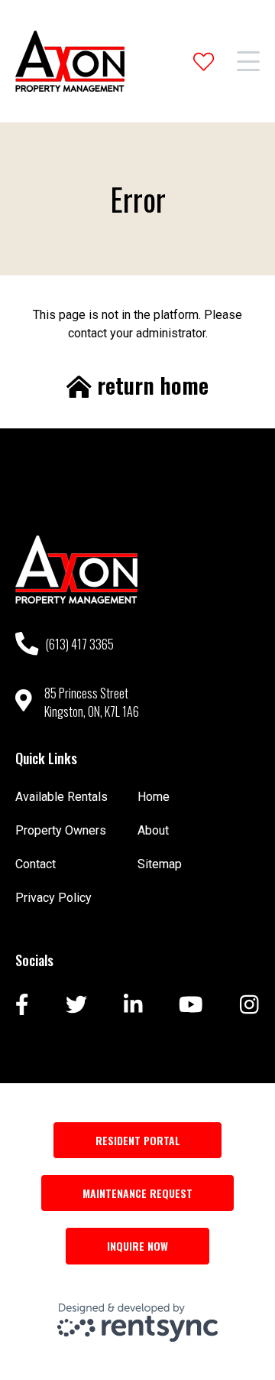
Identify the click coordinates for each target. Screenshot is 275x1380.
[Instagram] (249, 1006)
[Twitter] (76, 1006)
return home (150, 385)
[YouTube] (191, 1006)
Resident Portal (137, 1140)
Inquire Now (137, 1246)
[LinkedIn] (133, 1006)
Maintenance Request (137, 1193)
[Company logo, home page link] (70, 61)
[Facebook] (22, 1006)
